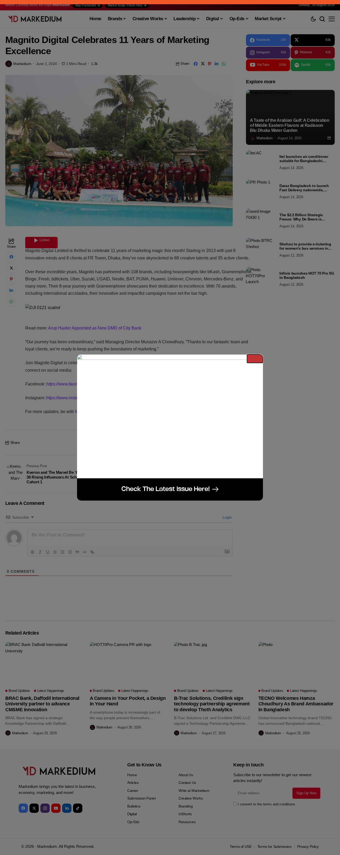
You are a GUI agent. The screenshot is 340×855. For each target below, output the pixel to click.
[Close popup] (255, 358)
